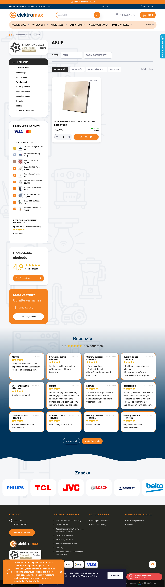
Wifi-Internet (21, 82)
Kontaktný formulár (28, 317)
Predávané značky (98, 525)
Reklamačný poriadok (64, 539)
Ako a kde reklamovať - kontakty (22, 6)
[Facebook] (152, 564)
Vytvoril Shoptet (129, 583)
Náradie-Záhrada (23, 96)
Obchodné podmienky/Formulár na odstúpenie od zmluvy (70, 530)
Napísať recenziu (92, 441)
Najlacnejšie (60, 69)
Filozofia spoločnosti (135, 520)
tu (96, 576)
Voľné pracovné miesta (100, 520)
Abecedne (114, 69)
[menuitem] (19, 25)
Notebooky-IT (22, 73)
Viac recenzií (71, 441)
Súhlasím (115, 575)
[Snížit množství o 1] (57, 137)
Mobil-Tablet (21, 77)
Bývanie (19, 101)
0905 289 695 (26, 308)
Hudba (19, 106)
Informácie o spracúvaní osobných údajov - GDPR (69, 553)
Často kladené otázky (64, 535)
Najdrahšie (77, 69)
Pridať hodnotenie (23, 278)
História (130, 525)
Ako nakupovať (45, 6)
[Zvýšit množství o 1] (69, 137)
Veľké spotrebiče (23, 87)
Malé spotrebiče (23, 91)
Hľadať (97, 15)
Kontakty (59, 548)
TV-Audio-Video (22, 68)
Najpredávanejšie (96, 69)
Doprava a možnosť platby (66, 544)
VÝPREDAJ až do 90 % (25, 110)
